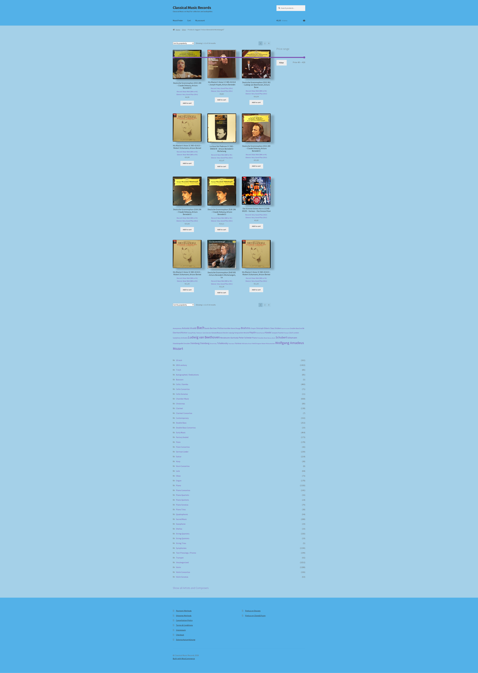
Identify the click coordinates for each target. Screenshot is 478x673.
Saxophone (180, 524)
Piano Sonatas (182, 504)
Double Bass (294, 328)
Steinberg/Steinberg (199, 343)
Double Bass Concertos (186, 427)
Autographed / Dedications (187, 374)
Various (238, 343)
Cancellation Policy (184, 620)
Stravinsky (213, 343)
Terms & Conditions (184, 625)
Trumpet (180, 557)
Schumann (292, 337)
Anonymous (177, 328)
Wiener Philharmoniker (268, 343)
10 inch (179, 360)
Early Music (180, 432)
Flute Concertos (183, 447)
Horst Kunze (260, 333)
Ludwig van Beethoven (204, 337)
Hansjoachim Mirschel (241, 333)
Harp (178, 461)
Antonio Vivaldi (189, 328)
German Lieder (182, 451)
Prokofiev (260, 338)
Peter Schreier (245, 337)
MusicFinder (178, 20)
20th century (181, 365)
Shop (184, 30)
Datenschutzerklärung (185, 639)
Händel (268, 332)
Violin (178, 567)
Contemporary (182, 418)
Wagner (258, 343)
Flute (178, 442)
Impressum (181, 630)
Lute (178, 471)
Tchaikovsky (222, 343)
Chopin (253, 328)
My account (200, 20)
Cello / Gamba (182, 384)
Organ (178, 480)
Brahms (245, 328)
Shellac (179, 529)
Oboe (178, 476)
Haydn (252, 332)
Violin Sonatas (182, 577)
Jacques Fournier (278, 333)
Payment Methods (184, 610)
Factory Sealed (182, 437)
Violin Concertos (183, 572)
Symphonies (181, 548)
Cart (189, 20)
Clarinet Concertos (184, 413)
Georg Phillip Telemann (195, 333)
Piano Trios (181, 509)
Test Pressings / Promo (186, 553)
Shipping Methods (183, 615)
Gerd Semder (207, 333)
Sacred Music (181, 519)
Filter (281, 62)
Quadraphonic (182, 514)
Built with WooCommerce (184, 658)
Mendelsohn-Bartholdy (229, 338)
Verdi (254, 343)
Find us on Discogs (253, 610)
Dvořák (301, 328)
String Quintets (182, 538)
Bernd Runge (235, 328)
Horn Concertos (183, 466)
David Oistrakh (285, 328)
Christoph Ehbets (263, 328)
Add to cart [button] (187, 103)
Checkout (180, 635)
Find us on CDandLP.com (255, 615)
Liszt (291, 332)
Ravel (266, 338)
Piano (254, 338)
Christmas (180, 403)
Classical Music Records (192, 7)
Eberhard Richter (180, 332)
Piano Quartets (182, 495)
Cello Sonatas (182, 394)
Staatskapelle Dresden (181, 343)
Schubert (281, 337)
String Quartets (182, 533)
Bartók (207, 328)
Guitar (178, 456)
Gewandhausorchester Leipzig (222, 333)
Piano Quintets (182, 500)
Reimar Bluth (271, 338)
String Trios (181, 543)
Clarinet (179, 408)
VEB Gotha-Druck (247, 343)
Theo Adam (231, 343)
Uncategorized (182, 562)
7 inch (178, 370)
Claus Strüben (275, 328)
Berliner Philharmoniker (220, 328)
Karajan (286, 333)
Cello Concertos (183, 389)
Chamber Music (182, 398)
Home (178, 30)
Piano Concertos (183, 490)
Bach (201, 327)
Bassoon (179, 379)
